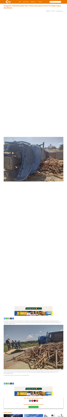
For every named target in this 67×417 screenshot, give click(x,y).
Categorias (33, 1)
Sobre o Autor (25, 1)
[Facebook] (30, 401)
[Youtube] (37, 401)
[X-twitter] (35, 401)
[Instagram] (32, 401)
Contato (40, 1)
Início (20, 1)
